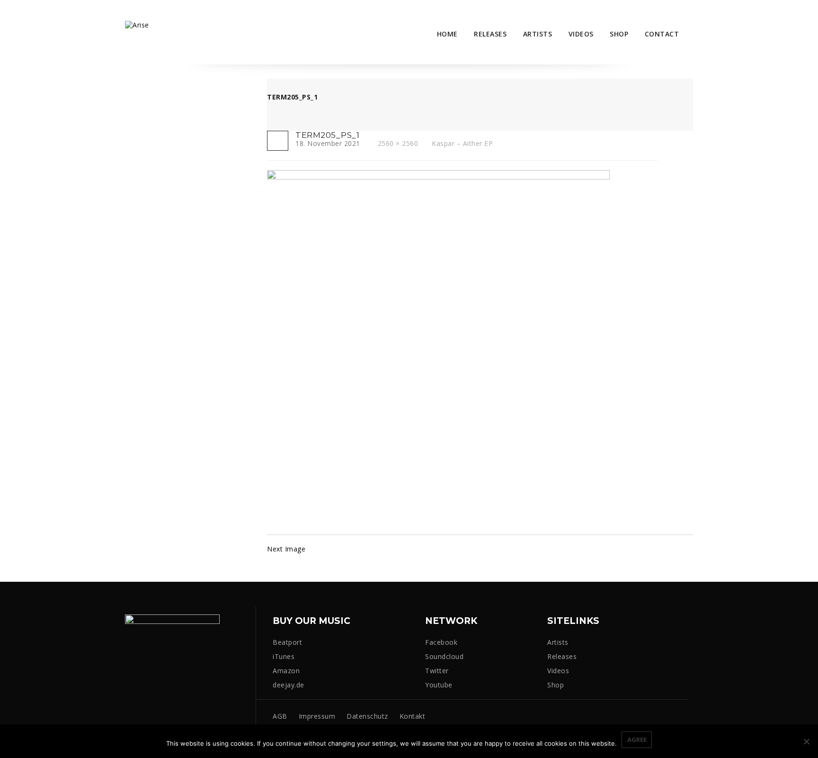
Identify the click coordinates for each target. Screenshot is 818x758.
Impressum (317, 716)
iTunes (283, 656)
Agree (637, 739)
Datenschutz (367, 716)
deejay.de (288, 684)
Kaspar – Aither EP (462, 143)
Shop (619, 33)
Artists (537, 33)
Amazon (286, 670)
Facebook (441, 642)
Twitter (437, 670)
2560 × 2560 (398, 143)
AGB (280, 716)
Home (447, 33)
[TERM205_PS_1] (438, 340)
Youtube (439, 684)
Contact (662, 33)
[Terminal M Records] (137, 24)
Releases (490, 33)
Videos (581, 33)
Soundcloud (444, 656)
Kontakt (413, 716)
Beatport (287, 642)
